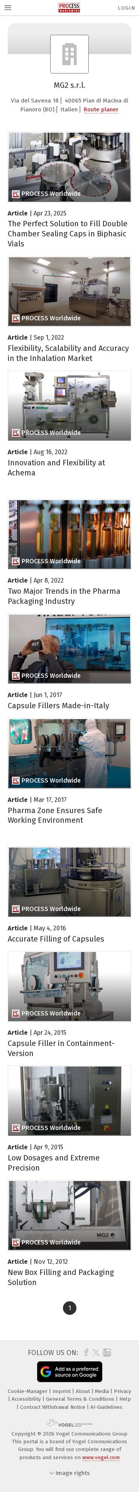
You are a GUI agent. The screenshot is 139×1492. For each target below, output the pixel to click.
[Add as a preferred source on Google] (69, 1371)
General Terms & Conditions (81, 1399)
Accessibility (27, 1399)
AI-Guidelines (106, 1407)
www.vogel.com (101, 1457)
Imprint (62, 1391)
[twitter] (94, 1352)
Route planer (101, 109)
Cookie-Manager (28, 1391)
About (84, 1391)
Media (102, 1391)
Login (126, 8)
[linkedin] (106, 1353)
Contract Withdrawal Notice (53, 1407)
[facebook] (84, 1353)
